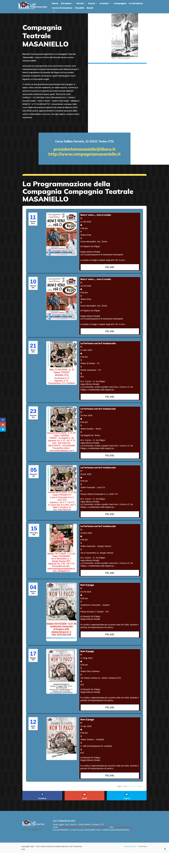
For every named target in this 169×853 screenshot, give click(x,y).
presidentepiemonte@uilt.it (70, 827)
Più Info (109, 267)
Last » (140, 786)
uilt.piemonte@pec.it (124, 827)
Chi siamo (66, 3)
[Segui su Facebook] (22, 830)
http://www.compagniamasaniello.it (84, 154)
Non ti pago (87, 585)
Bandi (90, 8)
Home (55, 3)
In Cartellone (136, 3)
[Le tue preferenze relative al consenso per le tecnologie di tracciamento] (165, 849)
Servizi (79, 3)
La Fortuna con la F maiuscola (98, 343)
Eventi (91, 3)
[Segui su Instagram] (26, 830)
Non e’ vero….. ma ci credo (95, 215)
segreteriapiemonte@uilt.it (96, 827)
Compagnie (119, 3)
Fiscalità (79, 8)
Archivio (104, 3)
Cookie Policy (142, 846)
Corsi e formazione (62, 8)
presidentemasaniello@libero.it (84, 149)
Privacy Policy (130, 846)
